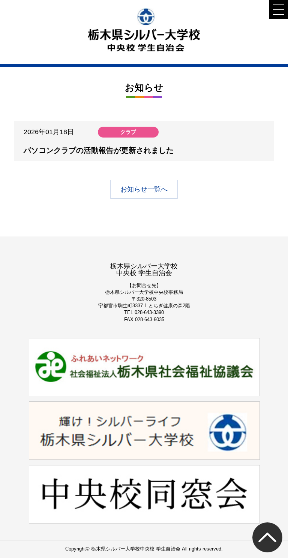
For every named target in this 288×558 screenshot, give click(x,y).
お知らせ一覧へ (144, 189)
